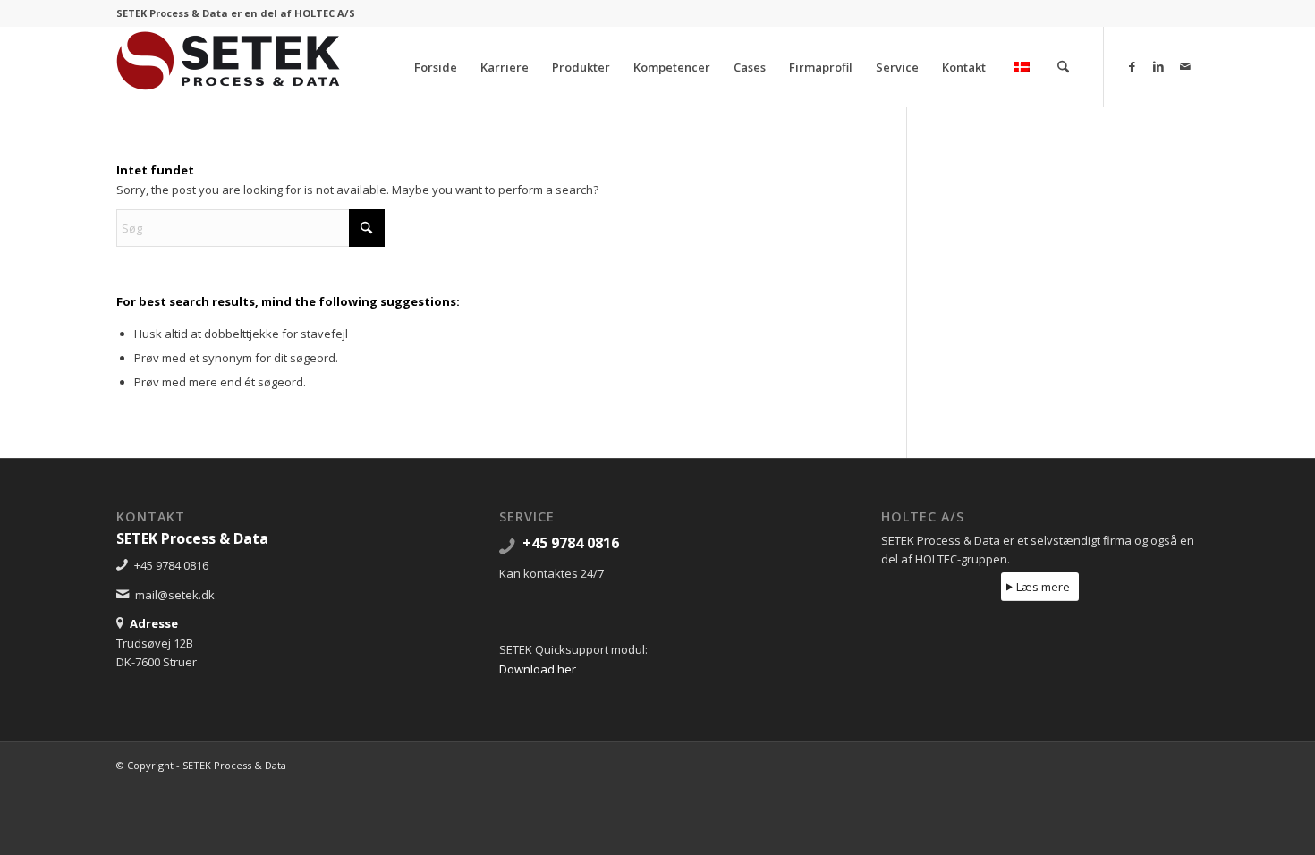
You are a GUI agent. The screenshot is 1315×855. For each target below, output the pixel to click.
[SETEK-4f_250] (228, 67)
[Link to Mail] (1185, 66)
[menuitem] (436, 67)
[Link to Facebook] (1131, 66)
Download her (537, 669)
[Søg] (1063, 67)
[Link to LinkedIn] (1158, 66)
